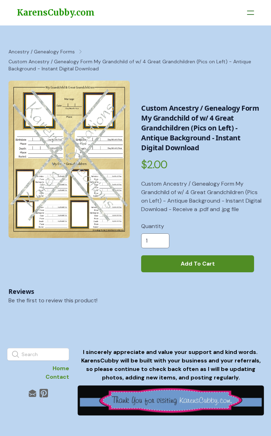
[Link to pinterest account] (44, 393)
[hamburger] (251, 12)
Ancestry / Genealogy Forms (41, 51)
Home (61, 368)
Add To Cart (198, 263)
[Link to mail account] (32, 393)
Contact (57, 376)
